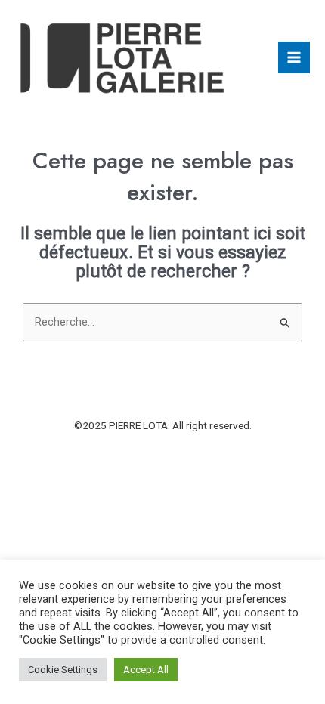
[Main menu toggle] (294, 57)
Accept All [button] (146, 669)
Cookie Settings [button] (63, 669)
